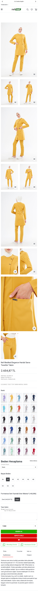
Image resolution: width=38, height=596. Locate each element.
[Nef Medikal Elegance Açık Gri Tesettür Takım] (26, 408)
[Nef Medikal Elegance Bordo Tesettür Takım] (34, 430)
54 (13, 486)
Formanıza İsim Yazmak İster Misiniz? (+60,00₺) (18, 494)
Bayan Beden (6, 474)
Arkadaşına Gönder (30, 544)
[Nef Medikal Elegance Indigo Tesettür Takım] (34, 398)
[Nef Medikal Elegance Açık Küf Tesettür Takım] (4, 451)
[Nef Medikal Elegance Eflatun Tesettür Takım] (19, 451)
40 (13, 479)
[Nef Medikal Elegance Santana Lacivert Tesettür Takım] (11, 419)
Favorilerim (31, 9)
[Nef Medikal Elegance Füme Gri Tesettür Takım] (26, 440)
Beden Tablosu (33, 460)
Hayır (17, 499)
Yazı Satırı (4, 507)
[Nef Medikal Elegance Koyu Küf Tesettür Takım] (11, 440)
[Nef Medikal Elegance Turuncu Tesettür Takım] (19, 408)
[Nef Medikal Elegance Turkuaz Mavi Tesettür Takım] (4, 408)
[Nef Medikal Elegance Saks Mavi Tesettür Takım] (11, 430)
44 (23, 479)
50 (3, 486)
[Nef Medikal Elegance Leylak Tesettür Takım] (26, 451)
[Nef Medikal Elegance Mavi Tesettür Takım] (4, 440)
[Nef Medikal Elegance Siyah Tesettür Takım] (4, 419)
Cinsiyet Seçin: (5, 464)
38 (8, 479)
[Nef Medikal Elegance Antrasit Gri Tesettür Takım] (34, 408)
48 (33, 479)
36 (3, 479)
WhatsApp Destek (11, 544)
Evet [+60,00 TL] (7, 499)
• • (19, 1)
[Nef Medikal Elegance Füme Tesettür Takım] (26, 398)
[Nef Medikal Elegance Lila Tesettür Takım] (4, 398)
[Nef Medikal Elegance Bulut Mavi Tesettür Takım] (19, 398)
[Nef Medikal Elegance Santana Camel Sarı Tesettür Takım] (26, 430)
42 (18, 479)
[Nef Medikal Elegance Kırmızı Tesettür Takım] (34, 451)
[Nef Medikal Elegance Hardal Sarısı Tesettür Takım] (11, 398)
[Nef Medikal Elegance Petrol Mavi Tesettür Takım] (26, 419)
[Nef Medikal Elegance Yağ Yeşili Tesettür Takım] (11, 408)
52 (8, 486)
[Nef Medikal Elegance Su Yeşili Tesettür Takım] (11, 451)
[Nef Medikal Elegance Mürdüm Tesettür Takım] (4, 430)
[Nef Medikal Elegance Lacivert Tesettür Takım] (19, 419)
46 (28, 479)
